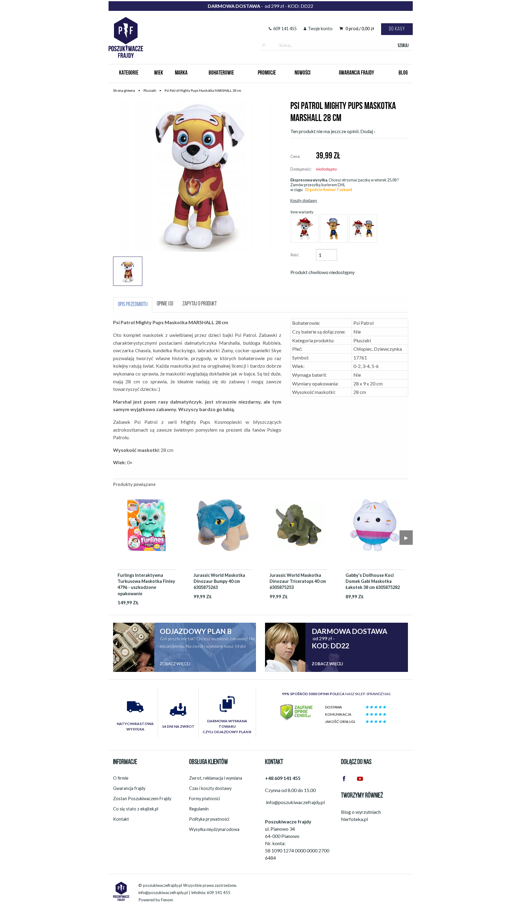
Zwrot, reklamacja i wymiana (215, 778)
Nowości (303, 73)
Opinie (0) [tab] (165, 304)
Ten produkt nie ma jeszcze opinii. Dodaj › (332, 131)
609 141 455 (285, 28)
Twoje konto (320, 28)
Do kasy (397, 29)
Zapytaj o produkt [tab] (199, 304)
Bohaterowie (221, 73)
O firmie (120, 778)
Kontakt (121, 819)
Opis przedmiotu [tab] (132, 305)
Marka (181, 73)
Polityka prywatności (209, 819)
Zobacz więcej (175, 663)
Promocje (267, 73)
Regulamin (199, 808)
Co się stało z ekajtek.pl (135, 808)
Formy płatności (204, 798)
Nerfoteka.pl (354, 819)
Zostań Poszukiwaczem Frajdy (142, 798)
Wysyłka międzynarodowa (214, 829)
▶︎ (406, 537)
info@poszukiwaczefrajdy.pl (163, 892)
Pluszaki (150, 90)
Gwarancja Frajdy (356, 73)
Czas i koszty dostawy (210, 788)
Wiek (158, 73)
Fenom (167, 899)
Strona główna (124, 90)
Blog (403, 73)
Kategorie (128, 73)
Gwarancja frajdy (129, 788)
